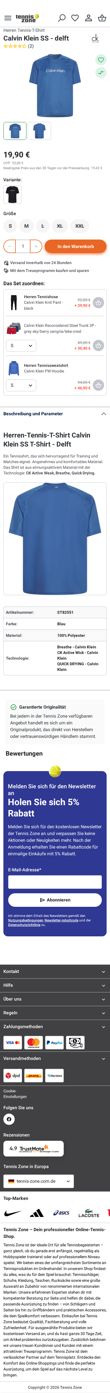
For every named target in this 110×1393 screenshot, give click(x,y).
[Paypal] (54, 1042)
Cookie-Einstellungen (9, 1094)
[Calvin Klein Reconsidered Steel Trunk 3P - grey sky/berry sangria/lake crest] (14, 328)
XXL (82, 227)
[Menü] (7, 18)
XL (62, 227)
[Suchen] (61, 18)
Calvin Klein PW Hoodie (44, 371)
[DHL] (33, 1075)
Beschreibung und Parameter (33, 413)
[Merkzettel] (75, 18)
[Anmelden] (88, 18)
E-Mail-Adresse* (24, 869)
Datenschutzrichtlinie (24, 925)
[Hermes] (54, 1075)
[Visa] (12, 1042)
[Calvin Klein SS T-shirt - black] (12, 195)
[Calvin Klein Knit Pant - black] (14, 302)
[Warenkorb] (102, 18)
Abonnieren (59, 900)
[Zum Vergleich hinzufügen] (101, 72)
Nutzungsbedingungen (25, 920)
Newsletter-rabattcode (61, 920)
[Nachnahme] (75, 1042)
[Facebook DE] (9, 1119)
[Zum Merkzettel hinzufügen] (101, 59)
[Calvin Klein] (95, 38)
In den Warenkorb (76, 246)
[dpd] (12, 1075)
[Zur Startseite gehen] (27, 18)
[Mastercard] (33, 1042)
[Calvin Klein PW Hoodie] (14, 368)
